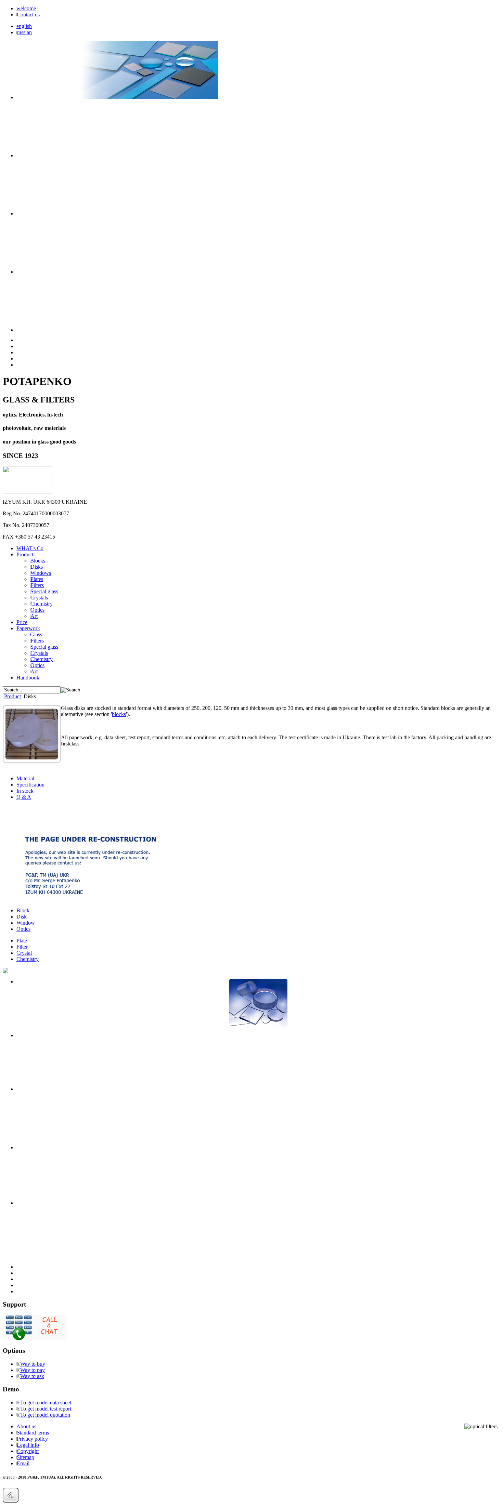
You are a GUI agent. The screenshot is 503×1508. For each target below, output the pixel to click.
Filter (22, 947)
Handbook (27, 677)
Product (24, 554)
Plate (21, 940)
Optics (23, 929)
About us (26, 1426)
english (24, 26)
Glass (36, 634)
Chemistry (27, 959)
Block (22, 910)
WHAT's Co (29, 548)
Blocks (37, 561)
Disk (21, 917)
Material (25, 778)
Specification (30, 785)
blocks (119, 714)
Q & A (23, 797)
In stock (25, 791)
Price (21, 622)
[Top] (10, 1501)
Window (25, 923)
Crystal (24, 953)
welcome (26, 8)
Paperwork (28, 628)
